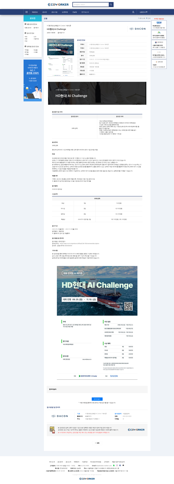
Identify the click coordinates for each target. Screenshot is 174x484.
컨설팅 (74, 12)
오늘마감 (36, 39)
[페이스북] (120, 466)
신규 (35, 37)
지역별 (26, 54)
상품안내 (143, 12)
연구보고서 (85, 12)
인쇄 (149, 18)
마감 (26, 41)
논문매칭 (65, 12)
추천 (26, 37)
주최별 (26, 50)
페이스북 (142, 18)
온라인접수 (97, 399)
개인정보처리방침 (95, 462)
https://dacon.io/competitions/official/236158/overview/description (79, 243)
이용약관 (84, 462)
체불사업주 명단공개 (118, 462)
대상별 (35, 50)
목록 (98, 443)
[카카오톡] (123, 466)
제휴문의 (76, 462)
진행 (26, 39)
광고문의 (60, 462)
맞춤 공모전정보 (32, 24)
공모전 (44, 12)
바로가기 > (92, 74)
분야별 (26, 52)
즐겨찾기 (36, 28)
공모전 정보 (30, 33)
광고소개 (68, 462)
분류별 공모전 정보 (33, 46)
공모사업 (54, 12)
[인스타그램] (117, 466)
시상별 (35, 52)
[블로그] (114, 466)
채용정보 (35, 12)
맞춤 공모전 (28, 28)
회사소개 (52, 462)
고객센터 (106, 462)
